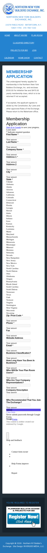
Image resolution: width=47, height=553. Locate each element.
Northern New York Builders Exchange (23, 9)
